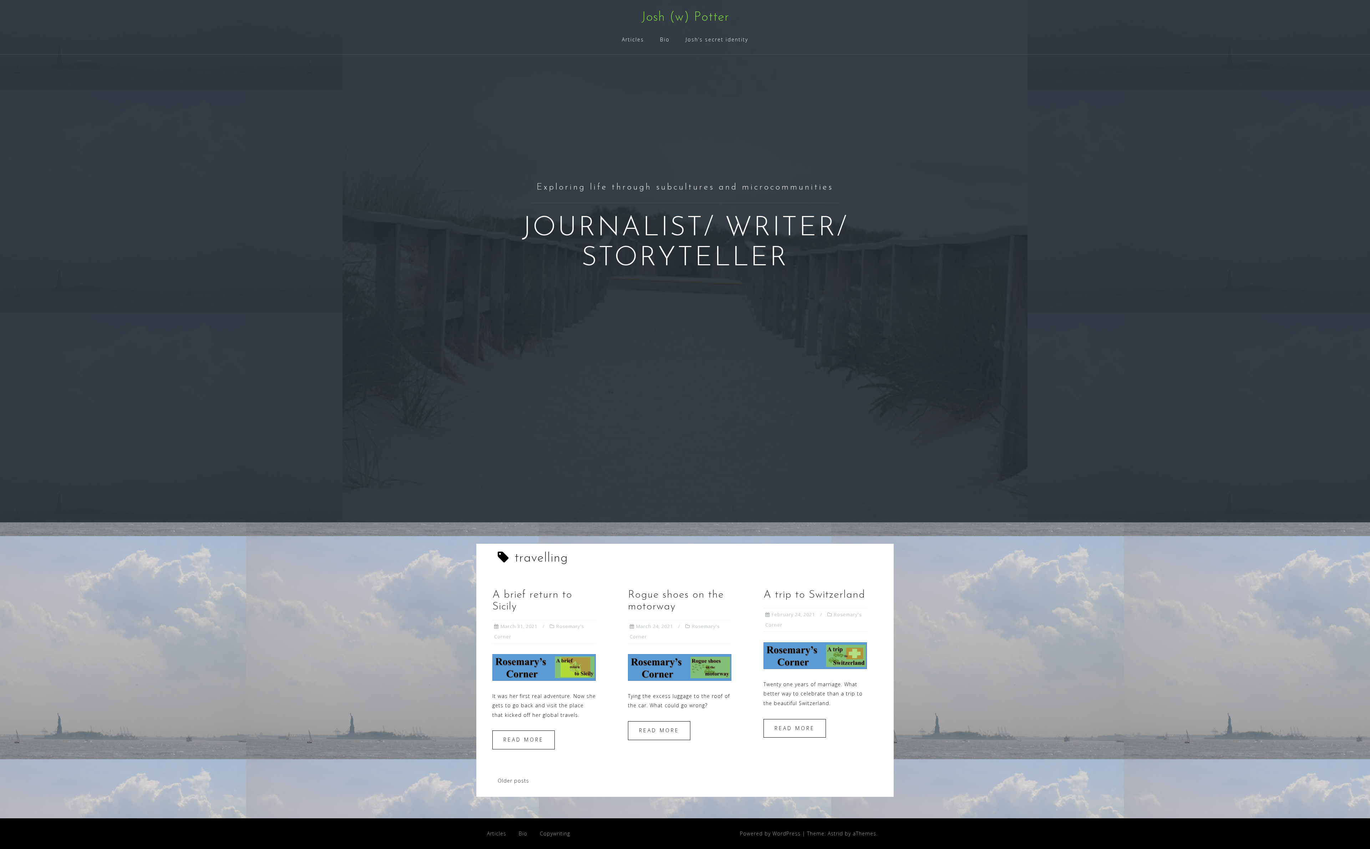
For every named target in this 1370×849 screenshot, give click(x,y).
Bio (665, 39)
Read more (523, 739)
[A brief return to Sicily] (544, 666)
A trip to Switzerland (814, 595)
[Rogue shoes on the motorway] (679, 666)
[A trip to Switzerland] (815, 655)
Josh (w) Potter (685, 17)
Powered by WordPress (770, 833)
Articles (633, 39)
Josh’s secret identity (717, 39)
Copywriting (555, 833)
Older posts (513, 780)
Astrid (835, 833)
